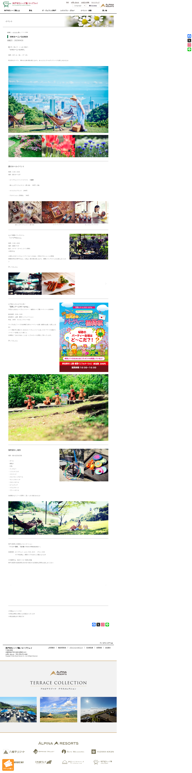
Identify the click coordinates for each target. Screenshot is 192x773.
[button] (10, 146)
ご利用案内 (51, 647)
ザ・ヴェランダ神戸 (49, 10)
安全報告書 (89, 647)
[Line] (107, 625)
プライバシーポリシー (76, 647)
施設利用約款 (62, 647)
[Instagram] (189, 45)
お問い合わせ (75, 2)
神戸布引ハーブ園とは (12, 10)
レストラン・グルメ (68, 10)
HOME (9, 32)
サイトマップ (95, 2)
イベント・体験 (86, 10)
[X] (98, 625)
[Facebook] (94, 625)
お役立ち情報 (85, 2)
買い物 (104, 10)
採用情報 (99, 647)
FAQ (67, 2)
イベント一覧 (16, 32)
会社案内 (108, 647)
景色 (30, 10)
